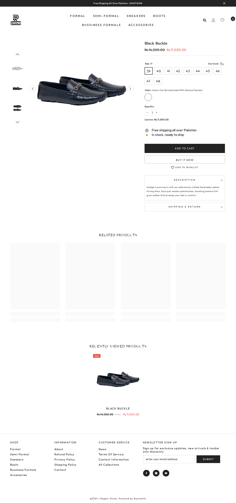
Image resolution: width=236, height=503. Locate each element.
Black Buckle (118, 408)
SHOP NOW (136, 3)
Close (224, 3)
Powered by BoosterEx (132, 498)
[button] (33, 89)
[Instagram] (156, 473)
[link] (35, 314)
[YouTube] (165, 473)
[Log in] (213, 20)
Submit (208, 459)
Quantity (149, 106)
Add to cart (185, 148)
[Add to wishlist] (172, 167)
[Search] (204, 20)
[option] (81, 89)
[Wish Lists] (222, 20)
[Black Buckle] (118, 379)
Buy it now (185, 160)
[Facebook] (146, 473)
